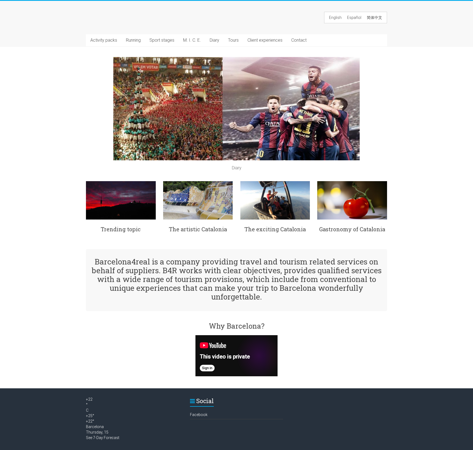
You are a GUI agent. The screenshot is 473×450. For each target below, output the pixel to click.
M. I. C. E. (192, 40)
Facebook (198, 414)
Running (133, 40)
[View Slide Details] (236, 59)
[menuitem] (335, 17)
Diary (214, 40)
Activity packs (103, 40)
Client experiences (264, 40)
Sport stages (161, 40)
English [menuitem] (335, 17)
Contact (299, 40)
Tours (233, 40)
